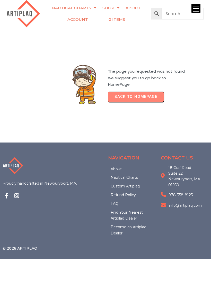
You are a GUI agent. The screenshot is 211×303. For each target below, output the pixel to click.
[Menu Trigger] (195, 8)
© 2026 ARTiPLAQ (20, 248)
